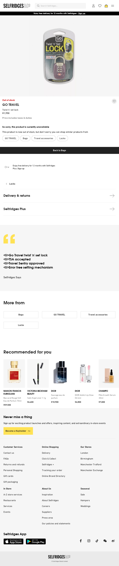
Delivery (46, 452)
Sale (83, 494)
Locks (12, 183)
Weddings (85, 506)
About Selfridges (50, 500)
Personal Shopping (12, 470)
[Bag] (106, 6)
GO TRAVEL (10, 105)
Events (6, 512)
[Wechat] (105, 542)
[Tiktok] (97, 542)
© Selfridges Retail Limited (60, 561)
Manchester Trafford (91, 464)
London (84, 452)
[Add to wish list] (114, 101)
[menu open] (113, 6)
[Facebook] (80, 542)
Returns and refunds (14, 464)
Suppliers (47, 512)
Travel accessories (98, 314)
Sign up (81, 13)
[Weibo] (113, 542)
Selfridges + (48, 464)
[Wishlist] (100, 6)
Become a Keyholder (16, 430)
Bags (21, 314)
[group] (59, 383)
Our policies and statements (56, 523)
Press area (47, 517)
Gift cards (8, 476)
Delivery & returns (16, 196)
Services (7, 506)
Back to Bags (59, 150)
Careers (46, 506)
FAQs (6, 458)
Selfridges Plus (14, 209)
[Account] (93, 6)
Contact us (8, 452)
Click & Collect (49, 458)
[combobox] (63, 5)
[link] (13, 399)
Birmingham (87, 458)
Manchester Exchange (92, 470)
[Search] (38, 6)
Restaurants (9, 500)
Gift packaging (10, 481)
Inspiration (47, 494)
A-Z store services (12, 494)
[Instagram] (88, 542)
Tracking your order (52, 470)
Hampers (85, 500)
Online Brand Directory (53, 476)
